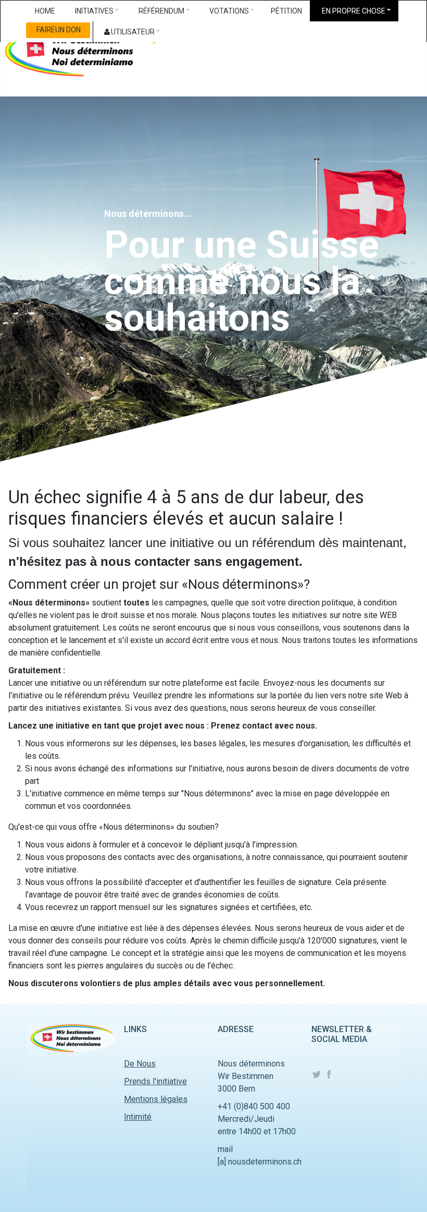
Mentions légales (155, 1099)
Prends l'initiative (155, 1081)
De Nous (140, 1064)
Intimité (138, 1117)
